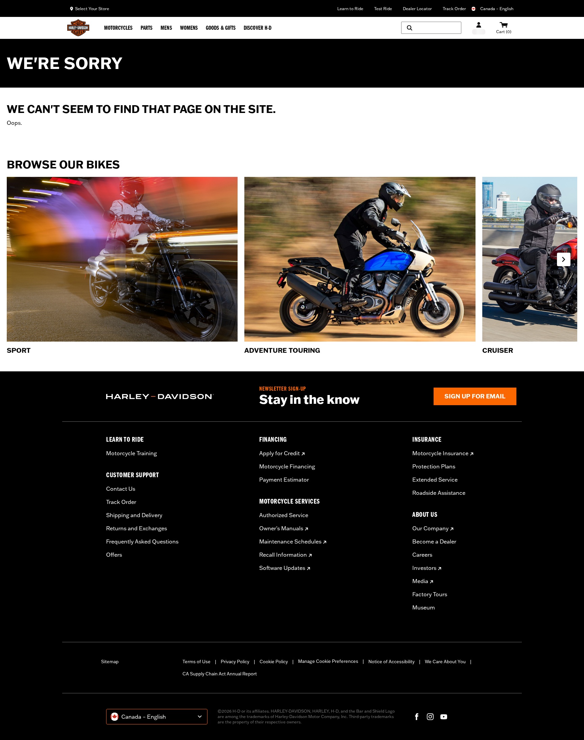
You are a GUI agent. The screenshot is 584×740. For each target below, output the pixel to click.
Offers (114, 554)
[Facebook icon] (417, 717)
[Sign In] (479, 28)
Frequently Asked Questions (142, 541)
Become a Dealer (434, 541)
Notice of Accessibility (391, 661)
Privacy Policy (235, 661)
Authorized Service (283, 515)
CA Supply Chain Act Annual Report (219, 673)
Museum (423, 607)
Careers (422, 554)
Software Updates (282, 567)
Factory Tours (429, 594)
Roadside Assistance (438, 492)
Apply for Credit (279, 453)
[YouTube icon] (444, 717)
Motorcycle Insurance (440, 453)
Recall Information (283, 554)
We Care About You (445, 661)
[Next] (563, 259)
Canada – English (496, 8)
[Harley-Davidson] (177, 396)
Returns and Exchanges (136, 528)
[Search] (431, 28)
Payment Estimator (284, 479)
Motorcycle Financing (287, 466)
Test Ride (383, 8)
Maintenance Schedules (290, 541)
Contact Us (120, 488)
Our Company (430, 528)
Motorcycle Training (131, 453)
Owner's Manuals (281, 528)
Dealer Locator (417, 8)
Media (420, 581)
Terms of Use (196, 661)
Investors (424, 567)
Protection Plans (433, 466)
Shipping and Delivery (134, 515)
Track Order (454, 8)
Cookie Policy (274, 661)
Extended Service (435, 479)
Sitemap (110, 661)
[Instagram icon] (430, 717)
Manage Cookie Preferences (328, 661)
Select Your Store (92, 8)
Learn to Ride (350, 8)
